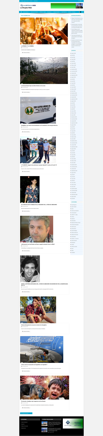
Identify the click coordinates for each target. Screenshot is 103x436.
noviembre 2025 (74, 71)
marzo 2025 (74, 87)
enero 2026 (73, 67)
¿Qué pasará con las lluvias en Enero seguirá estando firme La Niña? (38, 244)
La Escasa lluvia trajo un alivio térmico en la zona (33, 85)
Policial (73, 244)
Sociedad (73, 252)
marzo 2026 (74, 63)
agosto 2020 (74, 196)
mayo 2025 (73, 83)
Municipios (73, 242)
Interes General (74, 240)
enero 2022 (73, 162)
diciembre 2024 (74, 93)
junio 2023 (73, 128)
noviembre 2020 (74, 190)
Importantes (74, 236)
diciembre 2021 (74, 164)
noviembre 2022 (74, 142)
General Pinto (74, 228)
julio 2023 (73, 126)
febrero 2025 (74, 89)
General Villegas (74, 230)
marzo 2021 (74, 182)
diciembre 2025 (74, 69)
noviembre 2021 (74, 166)
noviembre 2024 (74, 95)
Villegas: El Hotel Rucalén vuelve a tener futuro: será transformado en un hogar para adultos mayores (77, 20)
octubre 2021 (74, 168)
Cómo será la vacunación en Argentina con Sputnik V (34, 364)
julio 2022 (73, 150)
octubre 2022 (74, 144)
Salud (72, 250)
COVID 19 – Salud (74, 214)
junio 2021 (73, 176)
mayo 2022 (73, 154)
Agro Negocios (74, 204)
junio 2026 (73, 57)
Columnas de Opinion (75, 210)
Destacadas (74, 220)
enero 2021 (73, 186)
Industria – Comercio (75, 238)
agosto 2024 (74, 101)
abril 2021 (73, 180)
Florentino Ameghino (75, 224)
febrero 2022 (74, 160)
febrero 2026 (74, 65)
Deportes (73, 218)
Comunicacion (74, 212)
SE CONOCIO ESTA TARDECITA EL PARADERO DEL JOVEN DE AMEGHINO (39, 204)
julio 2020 (73, 198)
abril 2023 (73, 132)
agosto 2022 (74, 148)
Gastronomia (74, 226)
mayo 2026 (73, 59)
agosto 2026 (74, 53)
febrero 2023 (74, 136)
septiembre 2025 (74, 75)
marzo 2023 (74, 134)
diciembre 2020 (74, 188)
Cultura (73, 216)
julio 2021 (73, 174)
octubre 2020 (74, 192)
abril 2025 (73, 85)
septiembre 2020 (74, 194)
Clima (72, 208)
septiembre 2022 (74, 146)
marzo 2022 (74, 158)
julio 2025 (73, 79)
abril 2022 (73, 156)
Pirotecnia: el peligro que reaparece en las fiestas (33, 401)
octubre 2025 (74, 73)
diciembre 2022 (74, 140)
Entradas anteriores (25, 413)
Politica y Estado (74, 246)
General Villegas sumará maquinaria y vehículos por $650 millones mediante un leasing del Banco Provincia (77, 31)
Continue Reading (26, 52)
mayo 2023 (73, 130)
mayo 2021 (73, 178)
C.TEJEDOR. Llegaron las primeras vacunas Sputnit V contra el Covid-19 (39, 165)
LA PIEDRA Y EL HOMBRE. (27, 46)
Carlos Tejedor (74, 206)
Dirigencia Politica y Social (76, 222)
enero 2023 (73, 138)
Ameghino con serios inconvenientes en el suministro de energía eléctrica (39, 125)
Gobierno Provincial (75, 234)
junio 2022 (73, 152)
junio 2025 (73, 81)
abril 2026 (73, 61)
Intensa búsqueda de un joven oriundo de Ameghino (34, 325)
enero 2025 (73, 91)
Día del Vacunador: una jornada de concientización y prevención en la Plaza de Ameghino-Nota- (77, 26)
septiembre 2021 (74, 170)
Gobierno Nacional (75, 232)
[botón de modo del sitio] (80, 12)
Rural (72, 248)
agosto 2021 (74, 172)
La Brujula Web (26, 8)
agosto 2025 (74, 77)
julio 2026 (73, 55)
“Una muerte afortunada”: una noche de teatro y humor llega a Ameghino (77, 37)
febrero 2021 (74, 184)
